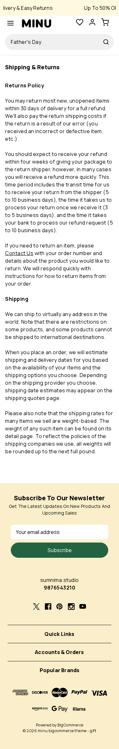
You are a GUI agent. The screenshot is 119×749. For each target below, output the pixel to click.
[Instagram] (71, 606)
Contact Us (19, 253)
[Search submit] (106, 42)
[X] (36, 606)
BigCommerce (70, 725)
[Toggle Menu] (10, 23)
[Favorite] (79, 23)
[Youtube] (82, 606)
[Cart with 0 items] (107, 23)
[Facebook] (48, 606)
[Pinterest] (59, 606)
